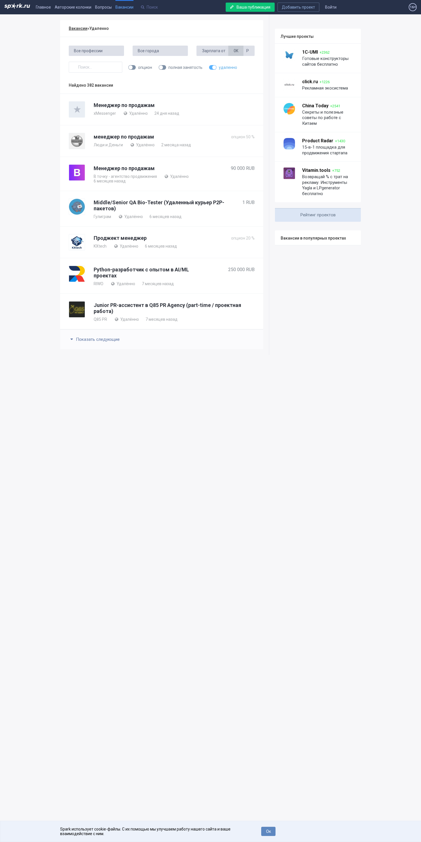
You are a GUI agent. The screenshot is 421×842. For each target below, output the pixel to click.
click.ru (310, 81)
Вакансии (124, 7)
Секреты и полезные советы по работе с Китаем (322, 118)
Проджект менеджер (120, 238)
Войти (331, 7)
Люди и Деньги (108, 145)
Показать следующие (97, 339)
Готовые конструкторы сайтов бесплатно (325, 61)
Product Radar (317, 140)
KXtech (100, 246)
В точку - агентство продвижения (125, 176)
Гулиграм (102, 216)
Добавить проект (298, 7)
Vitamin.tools (316, 170)
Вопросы (103, 7)
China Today (315, 105)
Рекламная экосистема (325, 88)
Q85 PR (100, 319)
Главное (43, 7)
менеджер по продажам (124, 137)
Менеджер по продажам (124, 105)
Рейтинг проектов (318, 214)
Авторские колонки (73, 7)
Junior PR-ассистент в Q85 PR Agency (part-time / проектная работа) (167, 308)
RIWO (98, 283)
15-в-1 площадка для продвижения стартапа (324, 150)
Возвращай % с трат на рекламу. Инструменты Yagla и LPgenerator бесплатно (325, 185)
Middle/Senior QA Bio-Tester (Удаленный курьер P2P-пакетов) (159, 205)
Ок (268, 831)
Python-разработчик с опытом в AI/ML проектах (141, 273)
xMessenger (105, 113)
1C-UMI (310, 52)
